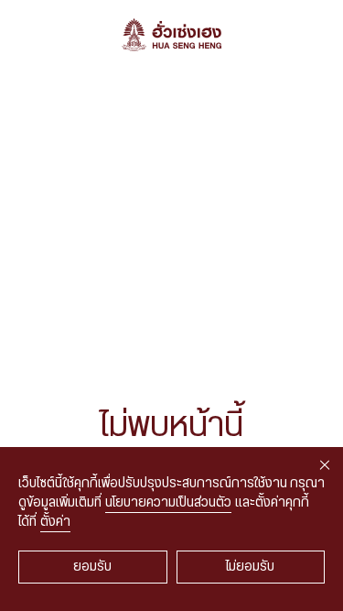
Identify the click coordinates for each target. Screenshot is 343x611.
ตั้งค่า (55, 522)
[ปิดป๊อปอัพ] (324, 465)
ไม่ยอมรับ (250, 567)
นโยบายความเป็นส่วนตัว (168, 502)
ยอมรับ (92, 567)
